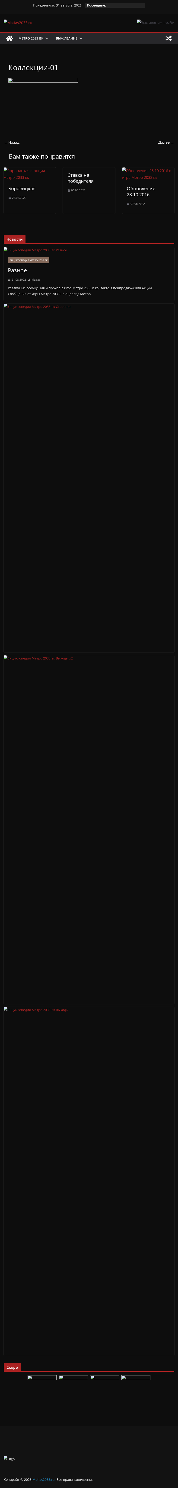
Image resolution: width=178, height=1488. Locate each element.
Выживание (66, 38)
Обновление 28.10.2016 (141, 191)
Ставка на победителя (80, 178)
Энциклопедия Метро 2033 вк (29, 260)
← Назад (11, 142)
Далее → (166, 142)
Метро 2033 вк (31, 38)
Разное (17, 270)
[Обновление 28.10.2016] (148, 170)
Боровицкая (21, 188)
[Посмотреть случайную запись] (168, 38)
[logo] (9, 1459)
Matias (36, 280)
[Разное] (89, 250)
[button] (45, 38)
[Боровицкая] (30, 170)
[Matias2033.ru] (9, 38)
